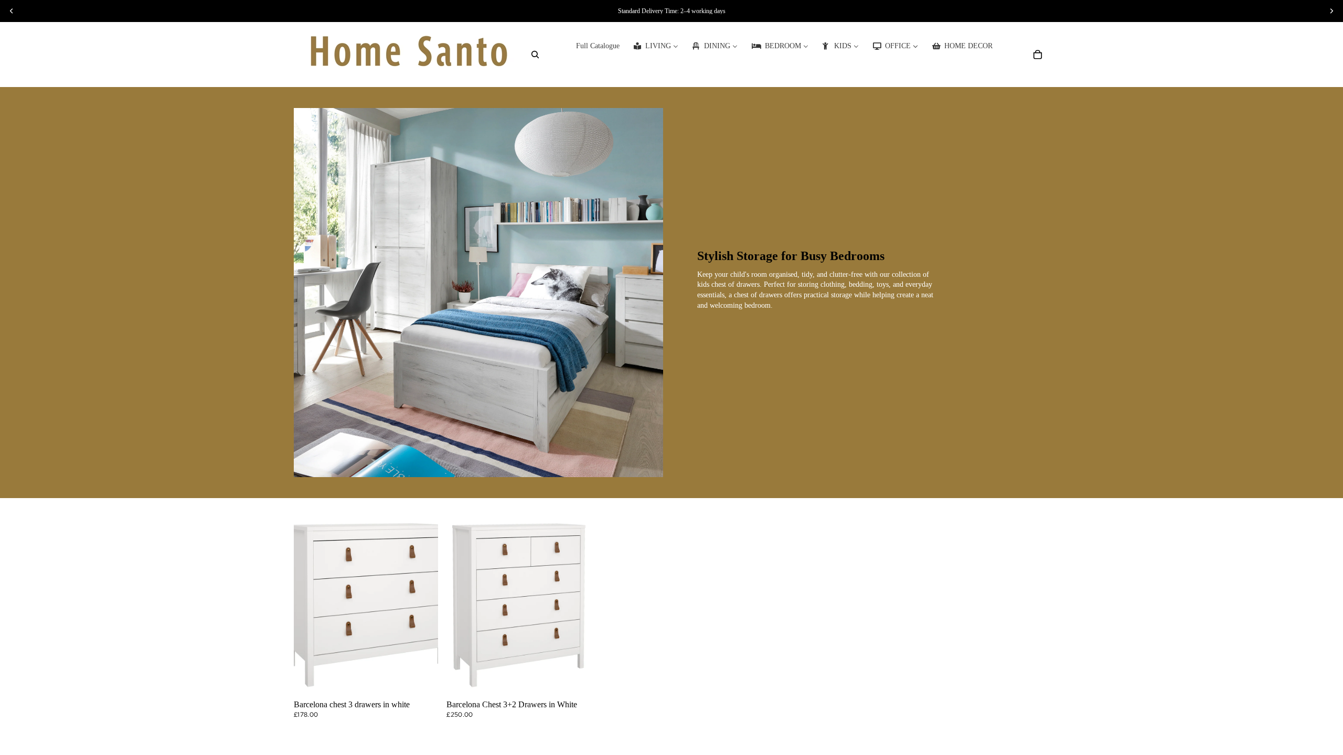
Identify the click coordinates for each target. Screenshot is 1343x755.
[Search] (535, 54)
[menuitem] (598, 46)
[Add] (421, 680)
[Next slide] (422, 605)
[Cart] (1037, 54)
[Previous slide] (309, 605)
